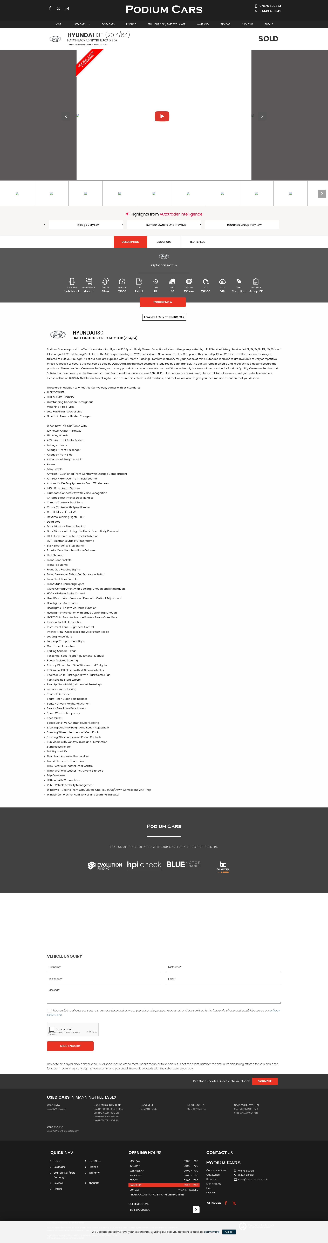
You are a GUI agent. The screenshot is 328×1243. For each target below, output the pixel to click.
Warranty (203, 24)
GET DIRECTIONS (138, 1204)
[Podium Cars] (223, 1163)
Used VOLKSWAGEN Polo (246, 1113)
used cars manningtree (79, 45)
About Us (247, 24)
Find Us (269, 24)
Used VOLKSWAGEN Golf (246, 1109)
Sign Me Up (265, 1081)
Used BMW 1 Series (56, 1109)
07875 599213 (270, 6)
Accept (229, 1231)
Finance (131, 24)
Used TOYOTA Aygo (196, 1109)
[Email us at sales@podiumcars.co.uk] (67, 8)
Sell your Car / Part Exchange (166, 24)
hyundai (98, 45)
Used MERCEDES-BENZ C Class (108, 1109)
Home (58, 24)
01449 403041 (270, 11)
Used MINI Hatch (149, 1109)
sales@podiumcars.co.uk (253, 1180)
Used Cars (79, 24)
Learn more (212, 1232)
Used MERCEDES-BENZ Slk (106, 1120)
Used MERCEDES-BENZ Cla (106, 1113)
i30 (106, 45)
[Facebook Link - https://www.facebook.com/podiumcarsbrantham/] (50, 8)
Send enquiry (70, 1046)
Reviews (225, 24)
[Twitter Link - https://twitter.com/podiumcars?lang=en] (58, 8)
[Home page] (164, 9)
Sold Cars (108, 24)
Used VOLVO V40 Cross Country (63, 1131)
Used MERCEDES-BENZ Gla (106, 1117)
